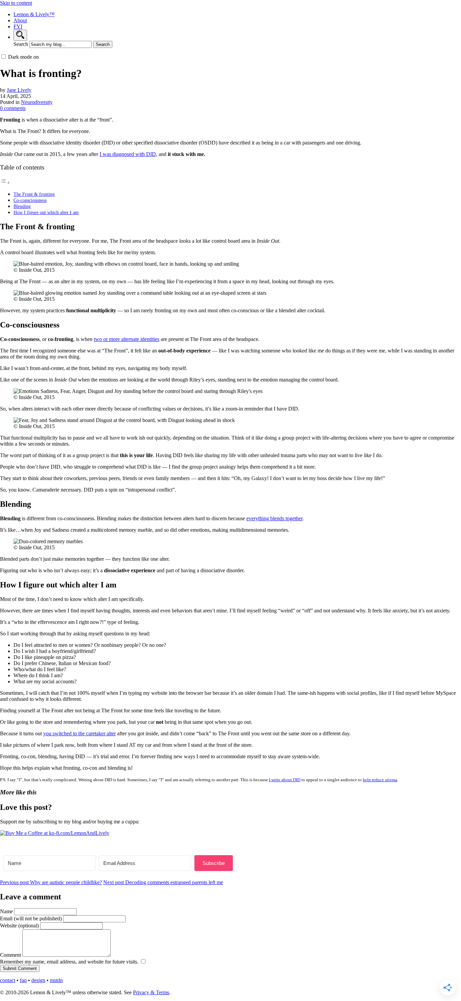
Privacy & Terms (151, 992)
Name (6, 911)
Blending (22, 206)
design (38, 980)
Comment (10, 955)
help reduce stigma (380, 779)
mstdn (56, 980)
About (20, 20)
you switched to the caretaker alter (79, 733)
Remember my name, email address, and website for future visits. (70, 962)
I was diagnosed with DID (128, 154)
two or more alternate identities (126, 339)
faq (23, 980)
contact (7, 980)
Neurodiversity (37, 102)
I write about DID (284, 779)
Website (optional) (19, 925)
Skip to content (16, 3)
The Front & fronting (34, 194)
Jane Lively (19, 90)
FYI (17, 26)
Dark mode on (23, 57)
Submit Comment (20, 968)
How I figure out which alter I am (46, 212)
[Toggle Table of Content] (5, 182)
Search (20, 44)
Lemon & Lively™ (34, 14)
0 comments (13, 108)
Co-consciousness (30, 200)
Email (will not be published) (31, 918)
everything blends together (274, 518)
